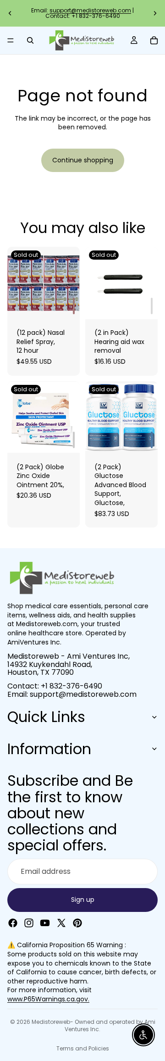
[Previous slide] (10, 13)
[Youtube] (44, 922)
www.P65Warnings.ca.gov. (48, 999)
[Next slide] (155, 13)
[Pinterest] (77, 922)
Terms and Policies (82, 1048)
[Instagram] (28, 922)
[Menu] (10, 40)
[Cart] (154, 40)
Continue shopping (82, 160)
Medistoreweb (51, 1022)
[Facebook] (12, 922)
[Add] (74, 306)
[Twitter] (61, 922)
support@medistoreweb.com (90, 10)
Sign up (82, 899)
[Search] (30, 40)
